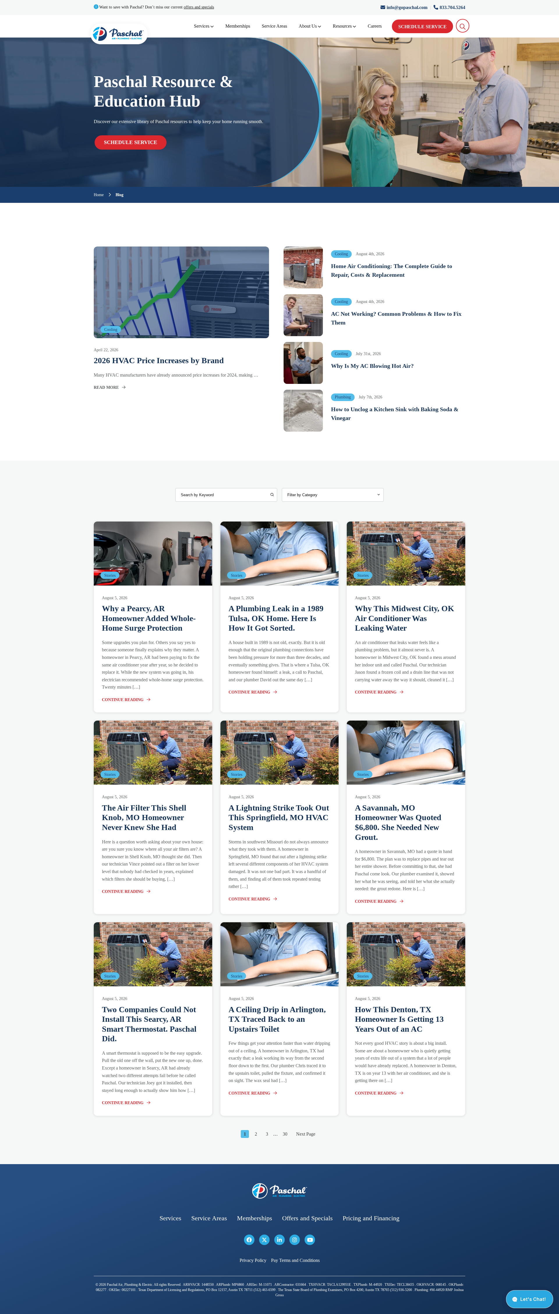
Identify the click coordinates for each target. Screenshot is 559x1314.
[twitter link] (264, 1240)
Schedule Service (422, 26)
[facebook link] (249, 1240)
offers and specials (199, 7)
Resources (342, 26)
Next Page (305, 1134)
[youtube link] (310, 1240)
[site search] (463, 26)
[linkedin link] (279, 1240)
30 (285, 1134)
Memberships (237, 26)
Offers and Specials (307, 1218)
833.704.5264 (452, 7)
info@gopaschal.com (408, 7)
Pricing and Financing (371, 1218)
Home (99, 195)
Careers (375, 26)
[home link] (279, 1191)
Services (201, 26)
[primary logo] (119, 35)
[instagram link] (294, 1240)
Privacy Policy (253, 1260)
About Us (308, 26)
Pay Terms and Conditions (295, 1260)
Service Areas (274, 26)
